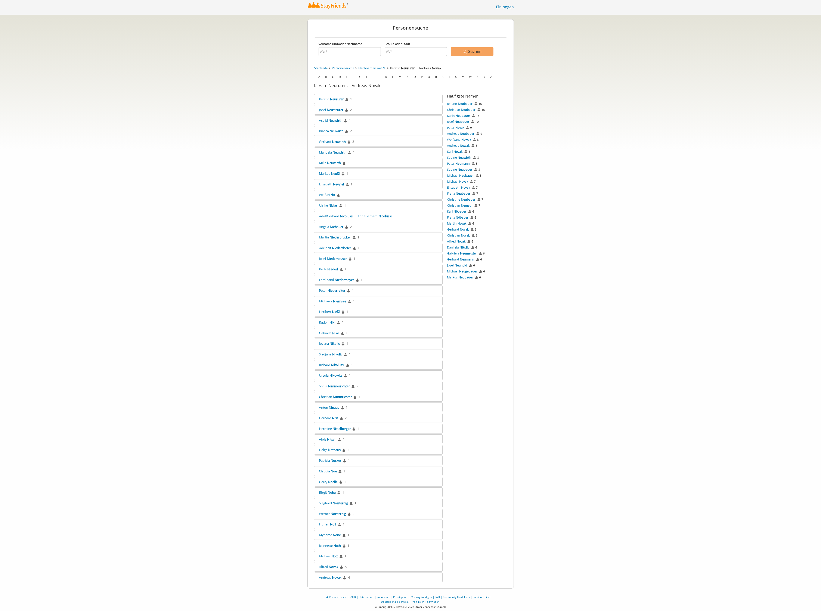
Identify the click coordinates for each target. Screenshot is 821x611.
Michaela (332, 301)
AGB (353, 597)
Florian (327, 524)
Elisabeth (331, 184)
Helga (330, 450)
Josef (331, 110)
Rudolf (327, 322)
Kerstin (331, 99)
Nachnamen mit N (371, 68)
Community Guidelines (456, 597)
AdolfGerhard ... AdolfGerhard (355, 216)
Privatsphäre (400, 597)
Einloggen (505, 6)
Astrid (330, 120)
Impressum (383, 597)
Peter (332, 290)
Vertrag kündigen (421, 597)
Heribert (329, 311)
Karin (458, 116)
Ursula (330, 375)
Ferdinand (336, 280)
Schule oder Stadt (397, 44)
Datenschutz (366, 597)
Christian (335, 397)
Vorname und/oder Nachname (340, 44)
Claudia (328, 471)
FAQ (437, 597)
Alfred (328, 567)
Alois (327, 439)
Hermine (335, 428)
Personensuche (343, 68)
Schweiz (404, 602)
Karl (454, 151)
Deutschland (388, 602)
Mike (330, 163)
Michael (328, 556)
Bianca (331, 131)
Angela (331, 227)
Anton (329, 407)
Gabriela (462, 253)
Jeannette (330, 545)
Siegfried (333, 503)
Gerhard (332, 141)
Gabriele (329, 333)
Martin (335, 237)
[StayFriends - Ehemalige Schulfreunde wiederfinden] (328, 5)
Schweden (433, 602)
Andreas (330, 577)
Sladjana (330, 354)
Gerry (328, 482)
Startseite (321, 68)
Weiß (327, 195)
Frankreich (418, 602)
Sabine (459, 157)
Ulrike (328, 205)
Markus (329, 173)
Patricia (330, 460)
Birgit (327, 492)
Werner (332, 514)
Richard (331, 365)
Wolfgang (459, 140)
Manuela (332, 152)
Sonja (334, 386)
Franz (458, 193)
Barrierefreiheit (482, 597)
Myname (330, 535)
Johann (460, 104)
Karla (328, 269)
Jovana (329, 343)
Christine (461, 199)
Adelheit (335, 248)
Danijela (458, 247)
